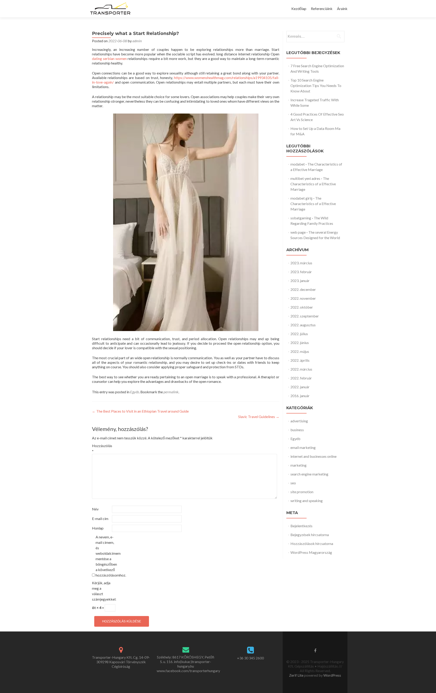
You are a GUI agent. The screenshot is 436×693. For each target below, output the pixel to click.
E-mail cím (100, 518)
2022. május (299, 351)
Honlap (98, 528)
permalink (171, 392)
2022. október (301, 307)
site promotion (301, 492)
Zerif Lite (296, 675)
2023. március (301, 263)
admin (137, 41)
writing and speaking (306, 500)
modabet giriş (301, 198)
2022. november (303, 298)
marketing (298, 465)
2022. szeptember (304, 316)
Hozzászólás (101, 448)
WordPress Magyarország (311, 552)
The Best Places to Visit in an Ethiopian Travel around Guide (140, 411)
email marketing (303, 447)
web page (298, 232)
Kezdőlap (298, 8)
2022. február (301, 378)
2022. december (303, 289)
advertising (299, 421)
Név (95, 509)
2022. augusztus (303, 325)
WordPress (332, 675)
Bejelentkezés (301, 526)
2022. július (299, 334)
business (297, 430)
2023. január (300, 280)
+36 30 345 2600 (250, 658)
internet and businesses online (313, 456)
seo (293, 483)
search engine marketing (309, 474)
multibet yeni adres (305, 178)
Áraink (342, 8)
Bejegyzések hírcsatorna (309, 534)
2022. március (301, 369)
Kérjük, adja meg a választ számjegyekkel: (101, 591)
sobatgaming (300, 218)
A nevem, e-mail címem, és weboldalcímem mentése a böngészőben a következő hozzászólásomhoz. (105, 556)
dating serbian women (109, 58)
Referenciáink (321, 8)
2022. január (300, 387)
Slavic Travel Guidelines (258, 416)
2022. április (300, 360)
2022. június (299, 342)
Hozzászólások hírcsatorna (311, 543)
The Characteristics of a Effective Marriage (313, 183)
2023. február (301, 272)
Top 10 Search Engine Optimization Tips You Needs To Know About (315, 85)
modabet (297, 164)
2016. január (300, 396)
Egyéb (134, 392)
